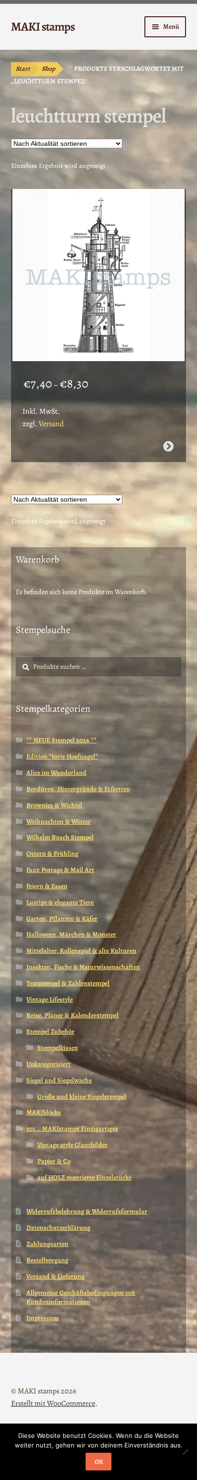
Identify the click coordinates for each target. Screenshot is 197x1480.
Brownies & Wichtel (54, 805)
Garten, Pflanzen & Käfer (62, 918)
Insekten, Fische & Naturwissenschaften (83, 967)
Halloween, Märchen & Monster (71, 934)
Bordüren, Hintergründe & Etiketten (78, 789)
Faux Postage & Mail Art (60, 869)
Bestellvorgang (47, 1260)
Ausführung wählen (168, 446)
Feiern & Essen (46, 886)
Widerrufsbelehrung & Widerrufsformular (86, 1211)
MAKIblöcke (43, 1112)
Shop (48, 68)
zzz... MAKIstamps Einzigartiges (72, 1128)
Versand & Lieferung (55, 1276)
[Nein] (185, 1452)
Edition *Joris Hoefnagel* (62, 756)
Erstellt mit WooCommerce (53, 1403)
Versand (51, 424)
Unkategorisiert (48, 1064)
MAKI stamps (43, 26)
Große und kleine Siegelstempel (81, 1096)
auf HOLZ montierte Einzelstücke (84, 1177)
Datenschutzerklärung (58, 1227)
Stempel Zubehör (50, 1031)
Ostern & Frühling (52, 853)
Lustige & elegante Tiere (60, 902)
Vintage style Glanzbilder (72, 1144)
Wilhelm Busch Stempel (60, 837)
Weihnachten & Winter (58, 821)
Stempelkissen (57, 1047)
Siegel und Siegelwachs (59, 1080)
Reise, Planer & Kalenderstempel (72, 1015)
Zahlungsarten (47, 1243)
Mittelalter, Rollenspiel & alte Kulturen (81, 950)
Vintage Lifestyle (49, 999)
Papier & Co (54, 1161)
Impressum (42, 1318)
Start (23, 68)
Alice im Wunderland (56, 772)
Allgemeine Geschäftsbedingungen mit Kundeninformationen (80, 1297)
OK (99, 1462)
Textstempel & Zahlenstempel (67, 983)
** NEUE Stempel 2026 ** (61, 740)
